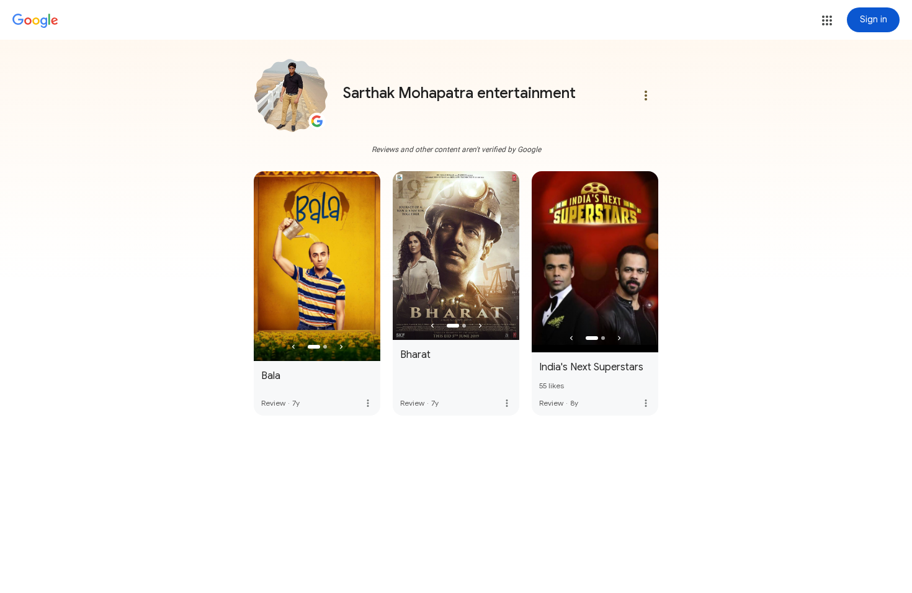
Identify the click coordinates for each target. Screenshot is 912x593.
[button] (827, 20)
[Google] (35, 21)
